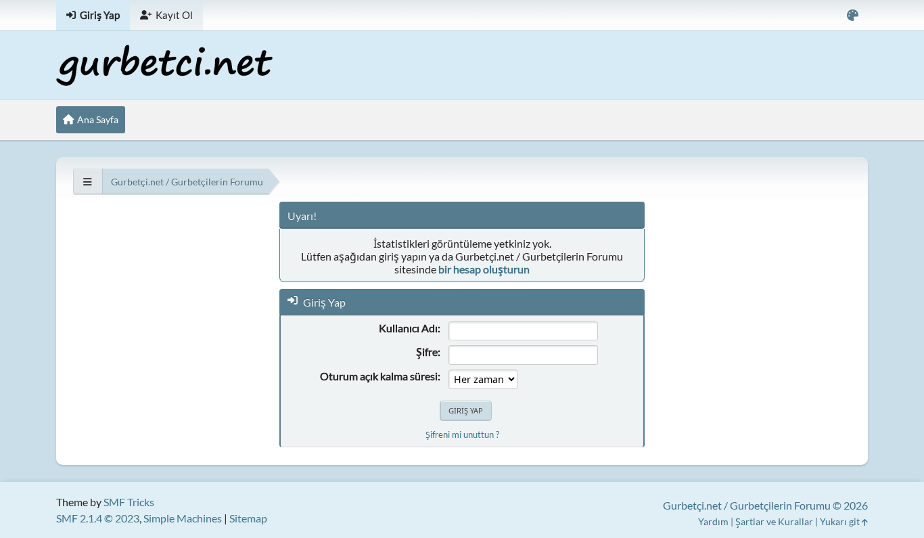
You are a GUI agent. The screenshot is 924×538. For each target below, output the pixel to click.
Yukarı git (841, 521)
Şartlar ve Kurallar (774, 521)
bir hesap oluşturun (484, 269)
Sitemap (248, 518)
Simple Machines (182, 518)
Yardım (713, 521)
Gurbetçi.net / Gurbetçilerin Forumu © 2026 (765, 505)
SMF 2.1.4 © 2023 (97, 518)
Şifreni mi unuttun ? (462, 434)
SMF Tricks (128, 501)
